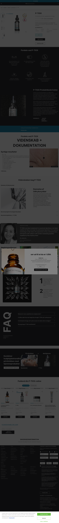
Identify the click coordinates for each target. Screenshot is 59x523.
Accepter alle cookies (44, 514)
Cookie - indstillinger (44, 521)
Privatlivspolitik (12, 517)
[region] (29, 517)
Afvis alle (44, 518)
